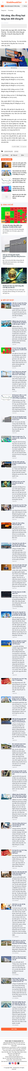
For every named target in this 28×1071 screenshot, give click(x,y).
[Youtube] (15, 1063)
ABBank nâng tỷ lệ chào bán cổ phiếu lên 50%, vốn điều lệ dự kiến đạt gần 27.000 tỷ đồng (19, 323)
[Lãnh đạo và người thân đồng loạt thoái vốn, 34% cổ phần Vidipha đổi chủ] (6, 305)
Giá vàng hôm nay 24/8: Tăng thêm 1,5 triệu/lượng (19, 679)
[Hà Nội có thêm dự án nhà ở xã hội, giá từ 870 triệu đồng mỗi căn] (6, 959)
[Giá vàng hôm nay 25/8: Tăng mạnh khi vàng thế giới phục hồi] (6, 507)
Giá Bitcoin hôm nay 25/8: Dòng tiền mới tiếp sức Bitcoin (13, 286)
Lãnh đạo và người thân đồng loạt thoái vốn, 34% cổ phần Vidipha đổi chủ (19, 304)
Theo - (19, 146)
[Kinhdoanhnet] (14, 2)
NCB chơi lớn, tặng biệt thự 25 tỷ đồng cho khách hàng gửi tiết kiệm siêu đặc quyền (19, 613)
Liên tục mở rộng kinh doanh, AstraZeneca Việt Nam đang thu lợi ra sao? (14, 256)
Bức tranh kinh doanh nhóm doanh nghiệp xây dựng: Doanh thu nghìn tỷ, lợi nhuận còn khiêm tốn (19, 746)
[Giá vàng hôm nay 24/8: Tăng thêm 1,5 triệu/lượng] (6, 681)
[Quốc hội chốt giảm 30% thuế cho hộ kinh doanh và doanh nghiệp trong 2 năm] (6, 567)
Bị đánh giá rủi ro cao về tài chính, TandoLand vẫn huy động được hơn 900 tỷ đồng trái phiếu (19, 943)
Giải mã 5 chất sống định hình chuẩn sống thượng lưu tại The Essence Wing (19, 873)
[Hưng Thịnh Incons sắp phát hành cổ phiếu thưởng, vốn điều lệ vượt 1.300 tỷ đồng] (6, 374)
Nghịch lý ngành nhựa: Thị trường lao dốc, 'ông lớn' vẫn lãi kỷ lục (19, 438)
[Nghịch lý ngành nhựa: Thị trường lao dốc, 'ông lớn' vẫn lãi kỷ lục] (6, 439)
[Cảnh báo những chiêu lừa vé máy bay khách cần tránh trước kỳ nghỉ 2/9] (6, 826)
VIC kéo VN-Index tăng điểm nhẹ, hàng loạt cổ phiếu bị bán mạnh (12, 226)
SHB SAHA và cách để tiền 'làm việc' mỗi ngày (18, 905)
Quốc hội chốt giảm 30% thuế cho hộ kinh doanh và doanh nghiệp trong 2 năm (19, 566)
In (23, 155)
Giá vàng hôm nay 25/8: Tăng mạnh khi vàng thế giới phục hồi (19, 506)
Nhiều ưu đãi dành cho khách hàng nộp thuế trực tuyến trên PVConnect (19, 642)
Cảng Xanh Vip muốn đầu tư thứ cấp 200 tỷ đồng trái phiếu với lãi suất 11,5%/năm (19, 545)
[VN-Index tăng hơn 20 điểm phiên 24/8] (6, 594)
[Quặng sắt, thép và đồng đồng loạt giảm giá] (6, 525)
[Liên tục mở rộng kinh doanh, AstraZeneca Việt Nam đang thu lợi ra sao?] (14, 245)
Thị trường (4, 221)
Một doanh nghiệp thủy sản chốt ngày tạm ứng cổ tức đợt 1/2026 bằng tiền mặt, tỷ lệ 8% (19, 1004)
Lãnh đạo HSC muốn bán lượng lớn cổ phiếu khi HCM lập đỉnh (19, 463)
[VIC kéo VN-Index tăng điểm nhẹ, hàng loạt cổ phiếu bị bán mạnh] (14, 215)
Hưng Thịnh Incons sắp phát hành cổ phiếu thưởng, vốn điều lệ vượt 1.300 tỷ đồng (19, 373)
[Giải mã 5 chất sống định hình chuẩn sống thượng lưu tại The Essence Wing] (6, 874)
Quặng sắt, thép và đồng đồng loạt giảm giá (18, 523)
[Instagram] (13, 1063)
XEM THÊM (14, 1029)
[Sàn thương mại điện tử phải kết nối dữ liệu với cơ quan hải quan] (6, 773)
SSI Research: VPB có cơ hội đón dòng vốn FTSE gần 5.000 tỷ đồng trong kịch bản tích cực (19, 397)
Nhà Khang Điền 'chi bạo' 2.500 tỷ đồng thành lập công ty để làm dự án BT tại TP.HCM (19, 981)
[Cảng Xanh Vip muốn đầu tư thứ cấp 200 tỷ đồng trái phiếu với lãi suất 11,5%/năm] (6, 546)
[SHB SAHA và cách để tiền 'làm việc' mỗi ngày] (6, 907)
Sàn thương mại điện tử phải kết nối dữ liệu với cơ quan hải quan (19, 772)
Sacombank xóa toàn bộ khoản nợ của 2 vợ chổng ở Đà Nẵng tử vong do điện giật (19, 698)
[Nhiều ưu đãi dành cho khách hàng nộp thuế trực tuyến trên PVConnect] (6, 643)
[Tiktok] (18, 1063)
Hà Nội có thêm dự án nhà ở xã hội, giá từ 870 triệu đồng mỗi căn (19, 958)
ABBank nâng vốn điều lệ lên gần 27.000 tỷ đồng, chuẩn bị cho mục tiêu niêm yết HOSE (19, 796)
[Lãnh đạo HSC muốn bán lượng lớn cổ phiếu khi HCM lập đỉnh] (6, 464)
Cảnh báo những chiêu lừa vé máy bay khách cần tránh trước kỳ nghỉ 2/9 (19, 825)
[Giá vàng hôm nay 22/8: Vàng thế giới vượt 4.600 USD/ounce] (6, 853)
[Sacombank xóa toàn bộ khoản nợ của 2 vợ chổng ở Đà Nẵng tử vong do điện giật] (6, 699)
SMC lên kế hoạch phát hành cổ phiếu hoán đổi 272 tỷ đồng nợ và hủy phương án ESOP (19, 721)
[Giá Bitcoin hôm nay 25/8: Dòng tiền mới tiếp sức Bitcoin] (14, 276)
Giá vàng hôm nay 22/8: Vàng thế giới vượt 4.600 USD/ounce (19, 852)
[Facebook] (10, 1063)
